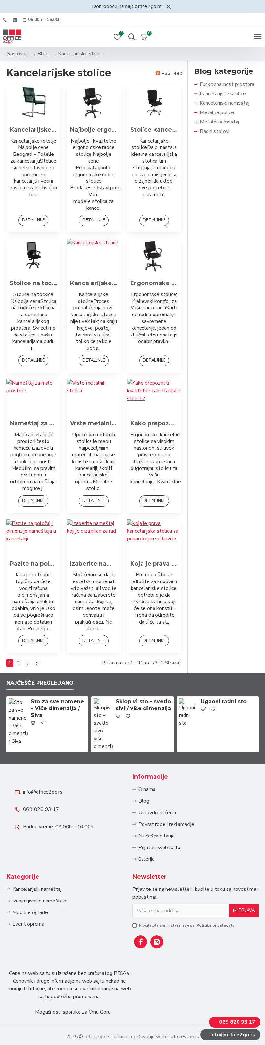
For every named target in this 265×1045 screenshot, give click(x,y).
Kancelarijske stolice (94, 283)
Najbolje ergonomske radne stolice (94, 129)
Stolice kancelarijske (154, 129)
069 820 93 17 (41, 809)
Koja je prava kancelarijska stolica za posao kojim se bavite (154, 563)
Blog (42, 53)
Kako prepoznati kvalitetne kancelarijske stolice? (154, 423)
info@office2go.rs (43, 791)
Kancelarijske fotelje (33, 129)
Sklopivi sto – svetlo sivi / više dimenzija (143, 704)
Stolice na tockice (33, 283)
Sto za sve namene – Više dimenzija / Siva (57, 708)
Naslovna (17, 53)
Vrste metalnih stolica (94, 423)
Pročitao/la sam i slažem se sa (186, 925)
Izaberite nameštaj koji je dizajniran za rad (94, 563)
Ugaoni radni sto (224, 701)
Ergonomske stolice (154, 283)
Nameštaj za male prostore (33, 423)
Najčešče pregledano (40, 683)
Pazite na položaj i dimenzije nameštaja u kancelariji (33, 563)
